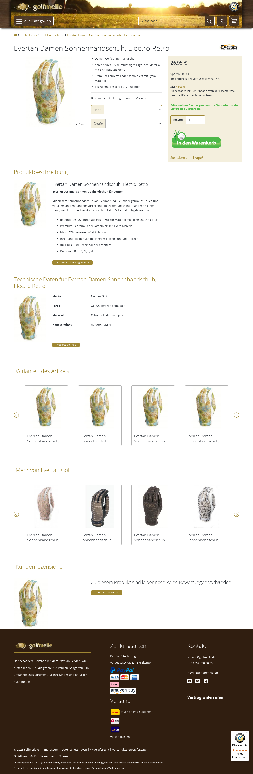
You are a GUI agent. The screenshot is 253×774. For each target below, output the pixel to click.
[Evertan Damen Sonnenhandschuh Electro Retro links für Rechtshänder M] (99, 407)
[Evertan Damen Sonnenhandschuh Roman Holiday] (206, 506)
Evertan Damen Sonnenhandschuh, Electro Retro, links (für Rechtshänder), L (152, 438)
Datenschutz (70, 749)
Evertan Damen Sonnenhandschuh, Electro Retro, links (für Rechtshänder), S (45, 438)
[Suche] (210, 21)
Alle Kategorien (37, 20)
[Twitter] (197, 681)
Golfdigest (20, 756)
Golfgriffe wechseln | (44, 756)
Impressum (51, 749)
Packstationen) (142, 712)
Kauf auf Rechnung (123, 656)
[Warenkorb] (234, 21)
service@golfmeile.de (201, 657)
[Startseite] (15, 35)
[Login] (222, 21)
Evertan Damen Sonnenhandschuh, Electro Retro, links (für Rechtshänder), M (99, 438)
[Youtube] (189, 681)
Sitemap (64, 756)
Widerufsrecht (99, 749)
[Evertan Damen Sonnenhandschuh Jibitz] (46, 506)
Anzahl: (178, 120)
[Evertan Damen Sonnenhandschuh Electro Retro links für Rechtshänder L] (153, 407)
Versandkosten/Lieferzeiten (130, 749)
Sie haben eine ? (186, 157)
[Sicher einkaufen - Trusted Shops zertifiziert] (234, 7)
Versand (181, 86)
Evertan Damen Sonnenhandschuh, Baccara (150, 538)
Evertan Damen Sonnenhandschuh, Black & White (96, 538)
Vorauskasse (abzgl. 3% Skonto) (130, 662)
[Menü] (246, 733)
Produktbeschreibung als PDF (72, 262)
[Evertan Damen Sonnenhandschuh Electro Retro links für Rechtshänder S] (46, 407)
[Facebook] (206, 681)
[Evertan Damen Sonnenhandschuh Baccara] (153, 506)
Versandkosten (120, 737)
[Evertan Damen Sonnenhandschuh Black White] (99, 506)
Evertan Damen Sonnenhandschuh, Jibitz (43, 538)
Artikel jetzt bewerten (106, 592)
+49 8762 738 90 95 (200, 663)
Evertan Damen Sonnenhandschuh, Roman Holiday (203, 538)
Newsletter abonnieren (202, 672)
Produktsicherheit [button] (66, 344)
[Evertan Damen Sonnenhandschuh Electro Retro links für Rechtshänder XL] (206, 407)
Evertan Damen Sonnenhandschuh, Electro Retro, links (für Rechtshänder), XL (205, 438)
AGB (84, 749)
